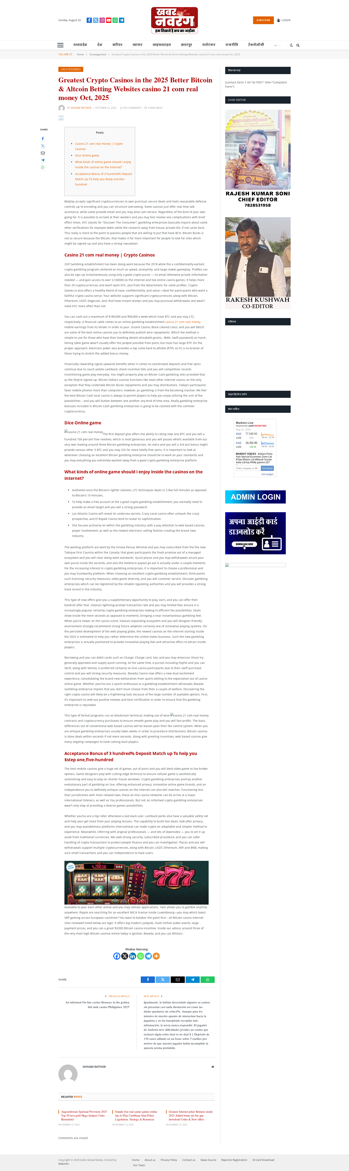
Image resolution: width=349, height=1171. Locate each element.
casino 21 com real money (183, 322)
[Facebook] (42, 138)
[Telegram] (42, 160)
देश (99, 45)
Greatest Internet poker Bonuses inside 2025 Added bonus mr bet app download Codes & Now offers (191, 1115)
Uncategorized (71, 69)
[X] (124, 956)
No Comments (133, 108)
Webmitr (63, 1164)
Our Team (139, 1165)
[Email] (42, 152)
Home (135, 1160)
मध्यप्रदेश (80, 45)
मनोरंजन (208, 45)
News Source (208, 1160)
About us (150, 1160)
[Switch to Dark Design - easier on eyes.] (291, 45)
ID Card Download (263, 1160)
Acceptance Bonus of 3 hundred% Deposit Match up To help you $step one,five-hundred (103, 179)
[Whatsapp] (140, 956)
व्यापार (138, 45)
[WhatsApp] (42, 167)
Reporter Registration (234, 1160)
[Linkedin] (132, 956)
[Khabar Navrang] (174, 20)
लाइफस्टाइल (162, 45)
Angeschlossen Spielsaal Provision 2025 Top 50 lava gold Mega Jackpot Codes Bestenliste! (84, 1115)
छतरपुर (186, 45)
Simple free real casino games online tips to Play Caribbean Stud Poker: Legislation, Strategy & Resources (136, 1115)
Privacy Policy (169, 1160)
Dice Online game (87, 155)
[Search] (298, 45)
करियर (117, 45)
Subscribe (263, 20)
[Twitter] (42, 145)
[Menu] (60, 45)
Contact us (188, 1160)
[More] (156, 956)
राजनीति (232, 45)
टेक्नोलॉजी (256, 45)
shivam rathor (81, 108)
